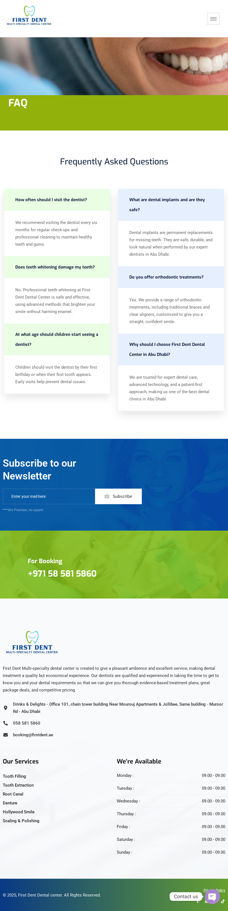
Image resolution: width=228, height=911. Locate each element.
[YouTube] (204, 901)
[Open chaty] (212, 896)
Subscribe (122, 496)
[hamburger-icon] (213, 19)
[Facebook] (196, 901)
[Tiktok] (221, 901)
